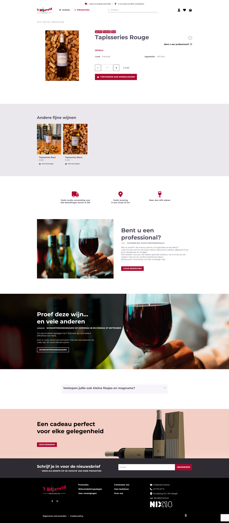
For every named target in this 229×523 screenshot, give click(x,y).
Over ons (118, 493)
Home (39, 22)
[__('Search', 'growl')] (109, 10)
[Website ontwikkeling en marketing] (186, 515)
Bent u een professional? (176, 44)
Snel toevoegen (48, 164)
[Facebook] (52, 501)
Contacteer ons (121, 485)
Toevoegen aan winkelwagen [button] (117, 77)
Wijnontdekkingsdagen (90, 489)
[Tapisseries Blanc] (75, 139)
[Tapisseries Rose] (49, 139)
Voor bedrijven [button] (132, 268)
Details (99, 50)
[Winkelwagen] (190, 10)
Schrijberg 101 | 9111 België (165, 493)
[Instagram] (57, 501)
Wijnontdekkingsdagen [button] (53, 350)
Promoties (83, 485)
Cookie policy (76, 516)
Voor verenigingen (87, 493)
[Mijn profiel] (179, 10)
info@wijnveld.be (161, 485)
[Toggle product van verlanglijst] (190, 38)
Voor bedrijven (121, 489)
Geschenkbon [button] (47, 444)
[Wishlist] (184, 10)
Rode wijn (46, 22)
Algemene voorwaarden (55, 516)
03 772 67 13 (158, 489)
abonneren (183, 467)
